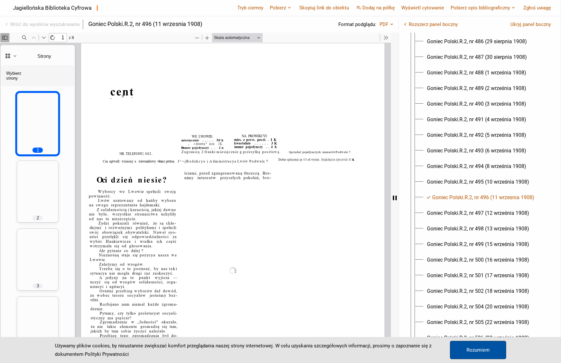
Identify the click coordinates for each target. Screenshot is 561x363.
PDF (384, 24)
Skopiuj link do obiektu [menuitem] (324, 8)
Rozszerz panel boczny (433, 24)
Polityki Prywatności (107, 354)
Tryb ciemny (250, 8)
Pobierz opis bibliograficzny (480, 8)
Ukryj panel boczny (530, 24)
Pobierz (278, 8)
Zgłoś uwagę (537, 8)
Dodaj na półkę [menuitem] (378, 8)
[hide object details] (395, 197)
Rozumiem (478, 350)
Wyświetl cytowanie (422, 8)
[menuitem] (477, 41)
